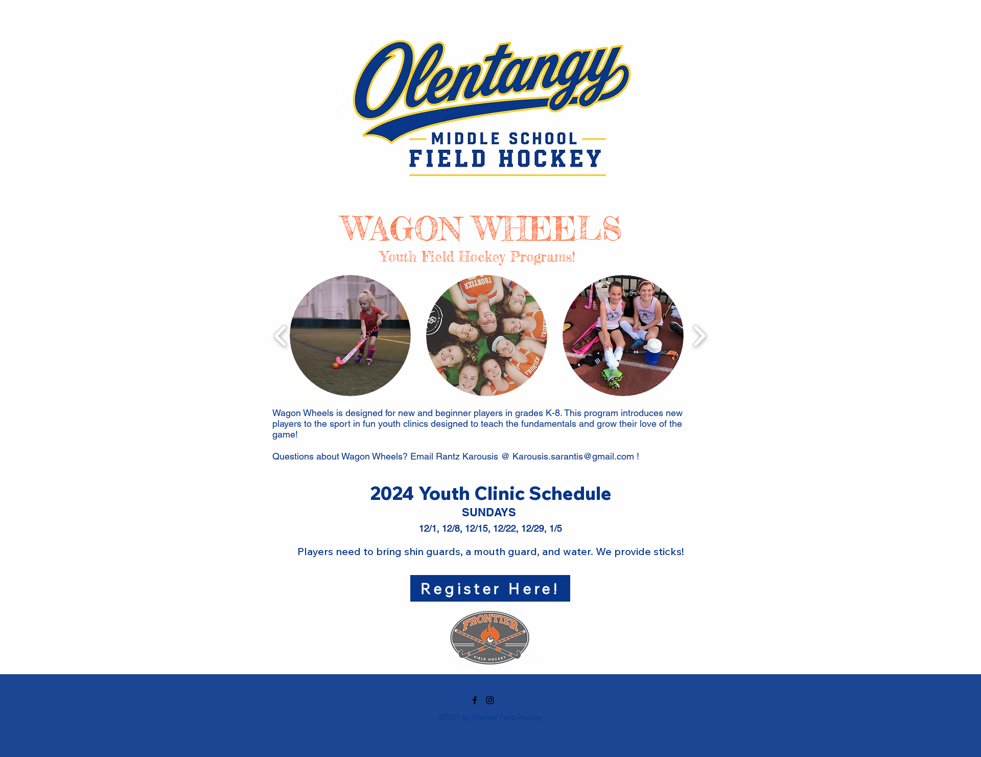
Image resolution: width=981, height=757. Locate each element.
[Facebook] (475, 700)
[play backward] (280, 335)
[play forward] (699, 335)
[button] (350, 335)
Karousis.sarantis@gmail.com (573, 456)
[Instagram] (490, 700)
